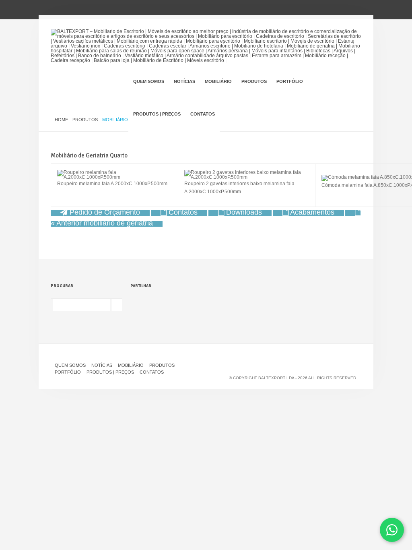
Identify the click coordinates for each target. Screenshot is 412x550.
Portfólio (289, 81)
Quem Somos (148, 81)
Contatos (202, 114)
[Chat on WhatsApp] (392, 530)
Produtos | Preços (157, 114)
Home (61, 119)
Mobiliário (218, 81)
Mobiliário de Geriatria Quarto (89, 155)
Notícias (184, 81)
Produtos (254, 81)
